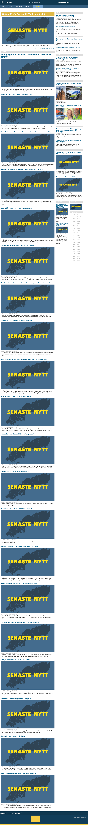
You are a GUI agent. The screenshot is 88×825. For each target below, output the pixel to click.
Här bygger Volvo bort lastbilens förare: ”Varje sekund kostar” (68, 106)
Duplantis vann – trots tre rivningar (13, 736)
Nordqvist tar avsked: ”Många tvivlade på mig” (17, 94)
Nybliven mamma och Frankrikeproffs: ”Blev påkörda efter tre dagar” (24, 359)
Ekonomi (19, 6)
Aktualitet (16, 813)
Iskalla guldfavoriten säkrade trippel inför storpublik (19, 773)
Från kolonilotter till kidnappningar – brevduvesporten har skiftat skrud (25, 283)
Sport (34, 10)
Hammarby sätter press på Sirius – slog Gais (16, 698)
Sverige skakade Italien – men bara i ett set (15, 660)
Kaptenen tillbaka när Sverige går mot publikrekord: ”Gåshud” (22, 169)
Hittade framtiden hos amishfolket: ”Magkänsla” (17, 434)
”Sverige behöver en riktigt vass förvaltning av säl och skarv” (67, 58)
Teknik (18, 10)
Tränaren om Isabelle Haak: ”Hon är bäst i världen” (18, 245)
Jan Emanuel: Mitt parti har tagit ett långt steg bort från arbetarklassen (62, 206)
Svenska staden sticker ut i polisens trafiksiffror (68, 84)
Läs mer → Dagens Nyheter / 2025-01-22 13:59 (44, 48)
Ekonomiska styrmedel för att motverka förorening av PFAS (66, 16)
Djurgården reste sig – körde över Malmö (15, 471)
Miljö (11, 10)
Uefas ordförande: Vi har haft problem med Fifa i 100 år (20, 546)
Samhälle (38, 6)
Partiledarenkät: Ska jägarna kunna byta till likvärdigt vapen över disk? (67, 69)
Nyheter (10, 6)
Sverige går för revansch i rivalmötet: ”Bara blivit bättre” (26, 55)
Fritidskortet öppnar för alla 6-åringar (66, 26)
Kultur (4, 10)
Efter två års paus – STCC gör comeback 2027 (16, 208)
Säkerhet (28, 6)
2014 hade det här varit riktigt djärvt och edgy (68, 47)
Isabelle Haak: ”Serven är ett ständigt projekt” (16, 396)
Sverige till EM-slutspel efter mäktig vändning (16, 320)
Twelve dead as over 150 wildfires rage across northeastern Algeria (68, 141)
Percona (84, 818)
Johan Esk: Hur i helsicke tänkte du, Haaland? (16, 509)
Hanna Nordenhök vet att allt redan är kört (69, 39)
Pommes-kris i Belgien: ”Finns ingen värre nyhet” (62, 224)
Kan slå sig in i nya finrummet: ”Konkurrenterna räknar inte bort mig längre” (27, 132)
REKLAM (73, 202)
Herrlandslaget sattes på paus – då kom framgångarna (19, 583)
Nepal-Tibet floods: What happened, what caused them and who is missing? (68, 130)
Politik (26, 10)
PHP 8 (80, 818)
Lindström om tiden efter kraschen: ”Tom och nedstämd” (20, 622)
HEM (3, 6)
